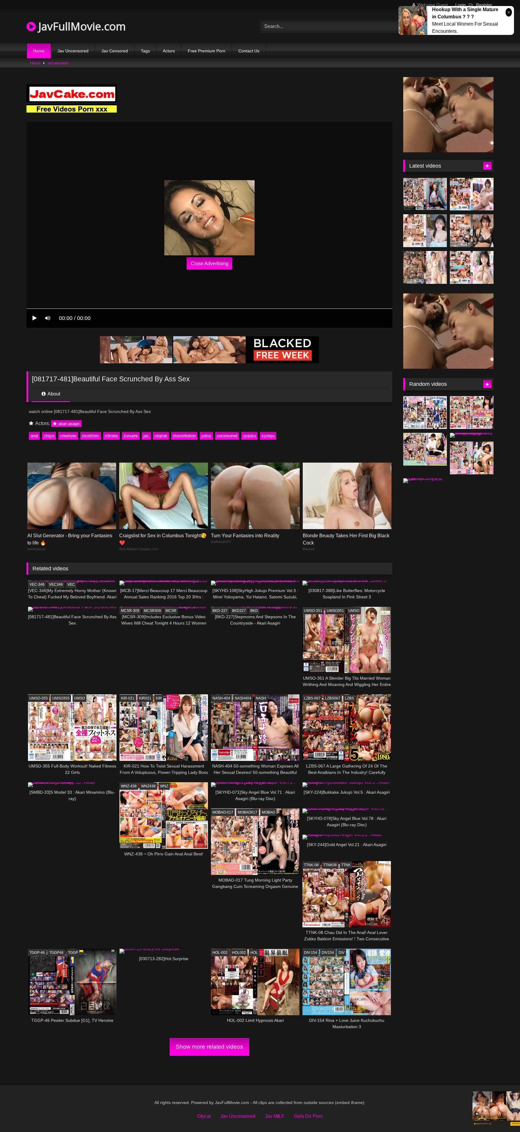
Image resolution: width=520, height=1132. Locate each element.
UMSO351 (335, 611)
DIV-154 (310, 953)
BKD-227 (220, 611)
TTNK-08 (311, 865)
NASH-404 (221, 698)
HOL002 (239, 953)
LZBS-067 (312, 698)
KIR (159, 698)
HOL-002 (220, 953)
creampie (68, 435)
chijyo (49, 435)
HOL (254, 953)
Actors (169, 50)
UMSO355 (61, 698)
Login (460, 4)
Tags (145, 50)
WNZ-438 (129, 786)
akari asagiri (68, 423)
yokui (206, 435)
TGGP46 (56, 953)
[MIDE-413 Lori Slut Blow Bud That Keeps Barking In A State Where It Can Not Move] (472, 458)
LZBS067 (332, 698)
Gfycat (204, 1116)
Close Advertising (209, 263)
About (53, 393)
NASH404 (243, 698)
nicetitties (90, 435)
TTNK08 (330, 865)
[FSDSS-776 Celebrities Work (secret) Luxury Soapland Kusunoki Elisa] (472, 230)
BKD (254, 611)
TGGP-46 (37, 953)
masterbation (184, 435)
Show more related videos (209, 1047)
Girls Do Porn (308, 1116)
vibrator (111, 435)
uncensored (58, 63)
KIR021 (145, 698)
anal (34, 435)
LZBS (349, 698)
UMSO (353, 611)
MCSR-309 (130, 611)
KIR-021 (128, 698)
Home (39, 50)
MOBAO (268, 812)
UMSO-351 (313, 611)
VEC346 (56, 584)
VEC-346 (37, 584)
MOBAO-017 (222, 812)
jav (146, 435)
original (161, 435)
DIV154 (328, 953)
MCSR (171, 611)
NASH (261, 698)
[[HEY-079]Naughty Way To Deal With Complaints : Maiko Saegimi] (472, 435)
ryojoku (249, 435)
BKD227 (239, 611)
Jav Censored (114, 50)
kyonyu (268, 435)
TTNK (346, 865)
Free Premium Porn (206, 50)
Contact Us (248, 50)
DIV (342, 953)
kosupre (131, 435)
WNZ (164, 786)
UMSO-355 (38, 698)
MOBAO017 (247, 812)
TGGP (73, 953)
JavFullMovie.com (81, 26)
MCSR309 (152, 611)
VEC (71, 584)
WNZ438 (148, 786)
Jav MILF (274, 1116)
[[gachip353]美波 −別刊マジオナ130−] (425, 480)
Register (484, 4)
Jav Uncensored (72, 50)
